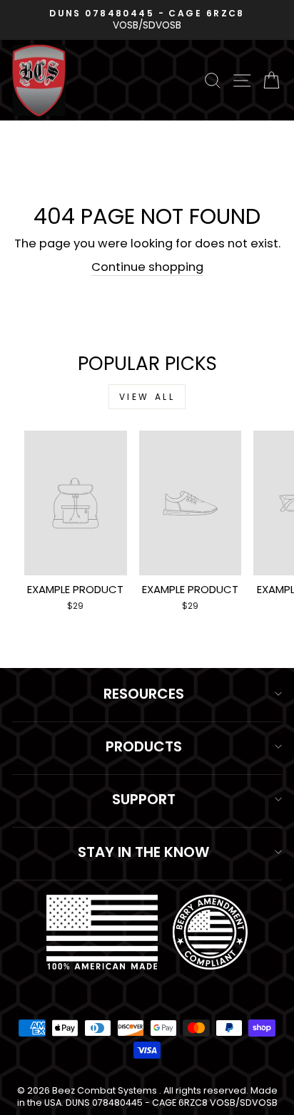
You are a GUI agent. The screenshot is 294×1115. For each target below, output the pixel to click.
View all (147, 397)
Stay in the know (143, 852)
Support (144, 799)
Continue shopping (147, 267)
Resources (143, 694)
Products (144, 746)
